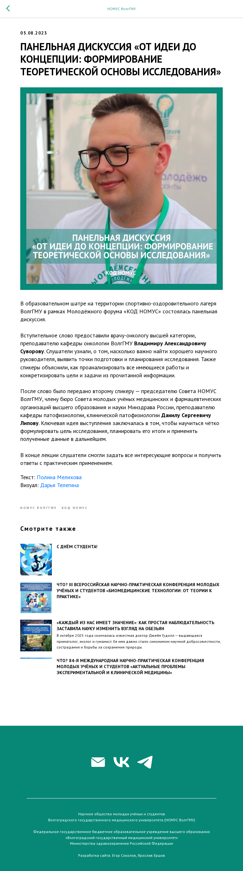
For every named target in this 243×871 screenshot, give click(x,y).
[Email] (98, 762)
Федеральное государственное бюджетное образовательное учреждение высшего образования (121, 831)
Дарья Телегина (59, 485)
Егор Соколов (124, 855)
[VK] (121, 762)
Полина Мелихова (59, 477)
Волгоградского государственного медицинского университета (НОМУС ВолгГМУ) (121, 820)
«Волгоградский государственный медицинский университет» (121, 837)
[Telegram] (144, 762)
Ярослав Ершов (151, 855)
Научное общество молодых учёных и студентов (121, 813)
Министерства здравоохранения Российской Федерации (121, 843)
